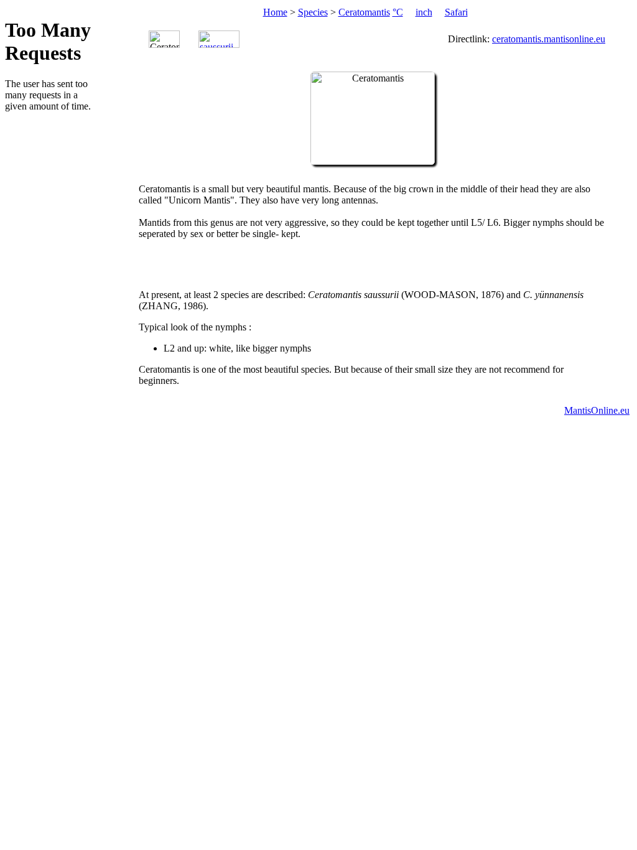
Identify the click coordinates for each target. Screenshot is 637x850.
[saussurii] (218, 39)
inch (424, 12)
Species (313, 12)
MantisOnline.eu (597, 410)
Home (275, 12)
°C (398, 12)
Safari (456, 12)
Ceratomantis (364, 12)
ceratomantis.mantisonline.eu (548, 39)
